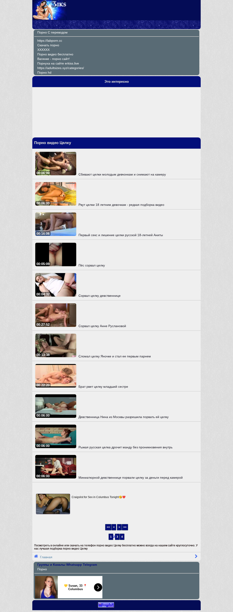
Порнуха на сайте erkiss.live (58, 63)
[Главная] (50, 19)
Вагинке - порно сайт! (53, 59)
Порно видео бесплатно (55, 54)
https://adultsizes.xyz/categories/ (60, 68)
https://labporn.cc (49, 40)
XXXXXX (43, 50)
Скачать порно (48, 45)
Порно (42, 569)
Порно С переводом (52, 32)
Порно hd (44, 72)
